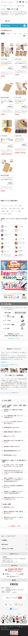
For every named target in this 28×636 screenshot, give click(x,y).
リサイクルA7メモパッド (6, 63)
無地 (7, 211)
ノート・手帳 (16, 5)
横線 (23, 208)
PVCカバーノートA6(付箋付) (7, 140)
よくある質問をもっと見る (14, 526)
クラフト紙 (3, 213)
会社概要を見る (4, 362)
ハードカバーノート (13, 205)
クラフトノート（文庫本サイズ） (7, 102)
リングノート (4, 205)
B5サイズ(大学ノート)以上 (14, 208)
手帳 (20, 205)
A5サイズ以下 (4, 208)
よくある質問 (20, 574)
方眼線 (2, 211)
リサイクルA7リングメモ (6, 179)
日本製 (9, 213)
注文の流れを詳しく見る (13, 338)
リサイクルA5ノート (19, 101)
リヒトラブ (12, 211)
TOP (1, 5)
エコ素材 (18, 211)
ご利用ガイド (8, 574)
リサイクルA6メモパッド (20, 63)
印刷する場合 (7, 312)
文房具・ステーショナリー (8, 5)
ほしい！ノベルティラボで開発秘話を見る (10, 392)
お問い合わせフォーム (14, 576)
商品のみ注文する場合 (20, 312)
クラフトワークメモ (19, 140)
